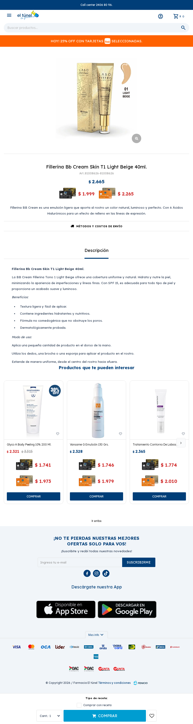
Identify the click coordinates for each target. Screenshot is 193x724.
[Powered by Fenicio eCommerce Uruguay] (140, 682)
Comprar (107, 715)
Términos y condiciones (114, 683)
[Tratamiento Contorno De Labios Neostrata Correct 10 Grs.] (159, 410)
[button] (181, 443)
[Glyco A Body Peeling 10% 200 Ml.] (33, 410)
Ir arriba (96, 521)
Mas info (96, 635)
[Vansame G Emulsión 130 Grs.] (96, 410)
